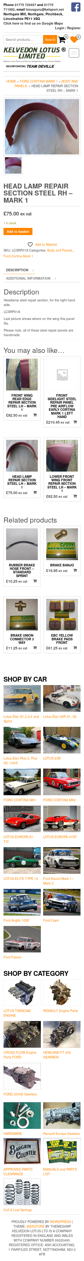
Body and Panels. (60, 250)
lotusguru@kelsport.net (45, 9)
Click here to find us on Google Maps (33, 23)
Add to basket (18, 231)
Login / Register (67, 28)
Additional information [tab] (28, 278)
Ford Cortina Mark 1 (39, 81)
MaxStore (36, 1226)
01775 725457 (25, 4)
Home (11, 81)
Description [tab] (17, 270)
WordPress (60, 1221)
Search (50, 39)
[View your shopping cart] (62, 41)
